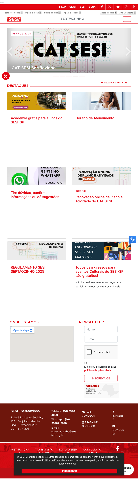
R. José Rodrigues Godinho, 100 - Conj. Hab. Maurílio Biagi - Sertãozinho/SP (27, 423)
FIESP (62, 6)
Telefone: (63, 413)
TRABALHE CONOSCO (90, 424)
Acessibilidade (108, 12)
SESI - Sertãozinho (25, 411)
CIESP (72, 6)
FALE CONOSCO (88, 413)
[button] (10, 51)
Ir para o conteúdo (12, 12)
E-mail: (63, 431)
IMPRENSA (118, 417)
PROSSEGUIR (69, 471)
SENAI (92, 6)
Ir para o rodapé (72, 12)
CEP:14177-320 (20, 428)
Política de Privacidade (54, 460)
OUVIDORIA (118, 431)
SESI (82, 6)
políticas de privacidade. (98, 370)
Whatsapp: (60, 421)
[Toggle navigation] (127, 19)
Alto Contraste (127, 12)
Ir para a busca (52, 12)
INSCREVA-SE (101, 378)
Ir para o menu (33, 12)
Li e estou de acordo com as (100, 368)
